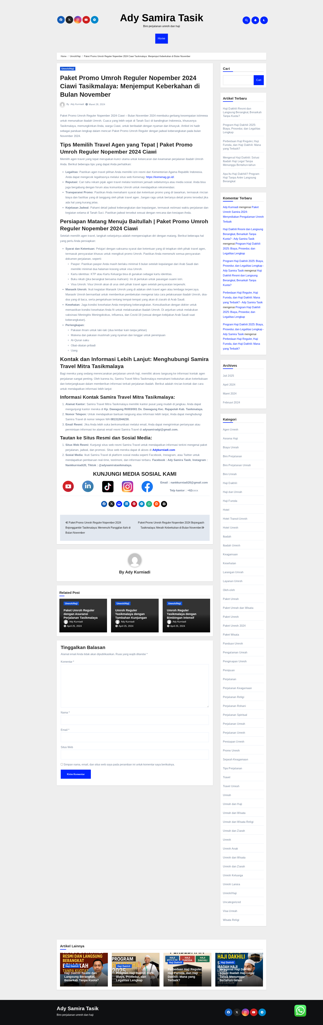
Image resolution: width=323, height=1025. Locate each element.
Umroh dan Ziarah (234, 866)
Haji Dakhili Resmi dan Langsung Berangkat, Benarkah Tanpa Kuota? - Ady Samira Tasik (243, 234)
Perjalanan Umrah (234, 723)
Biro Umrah (230, 474)
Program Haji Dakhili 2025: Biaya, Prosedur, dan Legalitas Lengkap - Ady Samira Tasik (243, 266)
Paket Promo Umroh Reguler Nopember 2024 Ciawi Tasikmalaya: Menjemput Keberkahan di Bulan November (130, 86)
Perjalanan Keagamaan (237, 688)
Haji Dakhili (230, 483)
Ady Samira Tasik (161, 17)
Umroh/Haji (67, 68)
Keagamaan (230, 554)
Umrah (227, 795)
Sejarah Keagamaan (235, 759)
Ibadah (227, 536)
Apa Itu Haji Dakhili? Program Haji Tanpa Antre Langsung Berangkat (241, 177)
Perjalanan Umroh (234, 732)
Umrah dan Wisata (234, 813)
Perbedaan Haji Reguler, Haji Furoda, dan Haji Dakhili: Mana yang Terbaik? (242, 145)
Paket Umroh (231, 616)
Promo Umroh (231, 750)
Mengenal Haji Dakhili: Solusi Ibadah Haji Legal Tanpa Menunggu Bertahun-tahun (241, 161)
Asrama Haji (230, 438)
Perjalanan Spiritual (235, 714)
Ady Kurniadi (77, 104)
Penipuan (229, 670)
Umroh (227, 839)
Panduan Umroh (233, 643)
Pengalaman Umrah (235, 652)
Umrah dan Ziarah (234, 830)
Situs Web (67, 747)
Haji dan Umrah (232, 492)
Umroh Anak (230, 848)
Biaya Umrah (231, 447)
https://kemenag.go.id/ (160, 177)
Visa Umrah (230, 911)
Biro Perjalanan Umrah (237, 465)
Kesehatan (229, 563)
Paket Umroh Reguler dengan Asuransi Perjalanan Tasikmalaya (81, 614)
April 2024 (229, 384)
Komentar (67, 661)
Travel (226, 777)
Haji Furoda (230, 500)
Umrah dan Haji (232, 804)
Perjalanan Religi (233, 697)
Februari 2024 (231, 402)
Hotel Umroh (230, 527)
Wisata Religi (231, 920)
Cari (226, 68)
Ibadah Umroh (231, 545)
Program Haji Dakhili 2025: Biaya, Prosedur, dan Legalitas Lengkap (241, 128)
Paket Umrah (231, 599)
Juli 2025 (228, 375)
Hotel (226, 509)
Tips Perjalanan (232, 768)
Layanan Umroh (233, 581)
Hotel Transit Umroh (235, 518)
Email (65, 729)
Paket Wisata (231, 634)
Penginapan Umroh (235, 661)
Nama (65, 712)
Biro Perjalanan (232, 456)
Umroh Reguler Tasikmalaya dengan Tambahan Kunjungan (131, 614)
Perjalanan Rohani (234, 706)
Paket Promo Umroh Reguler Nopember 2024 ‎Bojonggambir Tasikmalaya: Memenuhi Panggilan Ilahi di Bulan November (98, 527)
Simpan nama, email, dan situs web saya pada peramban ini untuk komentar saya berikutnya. (119, 764)
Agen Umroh (230, 429)
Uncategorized (232, 902)
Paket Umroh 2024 (234, 625)
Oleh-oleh (229, 590)
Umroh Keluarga (233, 875)
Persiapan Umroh (233, 741)
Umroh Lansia (231, 884)
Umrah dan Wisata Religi (238, 821)
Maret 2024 (230, 393)
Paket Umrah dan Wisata (238, 607)
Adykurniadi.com (163, 450)
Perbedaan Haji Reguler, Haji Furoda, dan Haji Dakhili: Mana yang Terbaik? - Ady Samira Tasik (243, 297)
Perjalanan (229, 679)
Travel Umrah (231, 786)
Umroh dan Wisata (234, 857)
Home (161, 38)
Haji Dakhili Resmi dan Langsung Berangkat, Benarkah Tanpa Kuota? (242, 112)
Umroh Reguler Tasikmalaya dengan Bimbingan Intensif (181, 614)
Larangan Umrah (233, 572)
